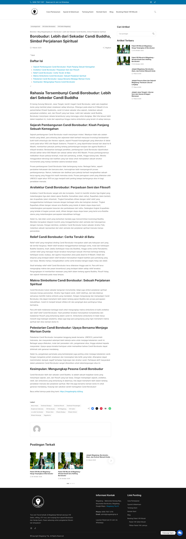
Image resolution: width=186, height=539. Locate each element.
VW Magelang (62, 409)
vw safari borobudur (37, 412)
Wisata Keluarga (36, 415)
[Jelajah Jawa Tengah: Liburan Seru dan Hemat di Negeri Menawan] (123, 95)
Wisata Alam (50, 412)
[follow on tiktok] (155, 2)
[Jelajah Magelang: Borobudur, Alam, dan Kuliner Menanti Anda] (123, 72)
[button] (155, 11)
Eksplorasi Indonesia (37, 409)
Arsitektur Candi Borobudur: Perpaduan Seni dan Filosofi (56, 70)
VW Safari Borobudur (48, 26)
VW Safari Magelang (64, 26)
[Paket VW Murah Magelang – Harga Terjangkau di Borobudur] (42, 460)
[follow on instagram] (151, 2)
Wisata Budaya (60, 412)
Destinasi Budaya (46, 405)
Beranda (33, 32)
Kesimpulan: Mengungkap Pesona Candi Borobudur (54, 82)
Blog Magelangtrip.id (45, 32)
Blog (111, 12)
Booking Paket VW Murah (126, 12)
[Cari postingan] (153, 34)
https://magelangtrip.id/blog (71, 391)
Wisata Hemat (72, 412)
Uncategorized (35, 26)
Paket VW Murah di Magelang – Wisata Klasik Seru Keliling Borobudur (69, 473)
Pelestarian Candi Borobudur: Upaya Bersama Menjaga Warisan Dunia (61, 79)
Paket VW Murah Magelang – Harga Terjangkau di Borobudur (41, 472)
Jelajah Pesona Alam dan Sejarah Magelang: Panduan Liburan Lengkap (144, 82)
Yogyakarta (47, 415)
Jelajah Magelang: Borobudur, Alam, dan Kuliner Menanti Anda (98, 456)
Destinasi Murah (59, 405)
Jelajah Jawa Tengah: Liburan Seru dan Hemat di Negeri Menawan (142, 94)
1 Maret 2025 (36, 48)
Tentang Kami (87, 12)
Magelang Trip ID (113, 506)
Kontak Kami (101, 12)
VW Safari (72, 409)
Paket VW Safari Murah (137, 522)
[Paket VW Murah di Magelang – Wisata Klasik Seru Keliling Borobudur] (70, 460)
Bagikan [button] (108, 48)
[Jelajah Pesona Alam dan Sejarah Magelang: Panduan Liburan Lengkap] (123, 84)
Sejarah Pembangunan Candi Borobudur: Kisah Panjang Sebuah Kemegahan (64, 67)
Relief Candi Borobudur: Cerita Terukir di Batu (51, 73)
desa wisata (34, 405)
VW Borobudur (50, 409)
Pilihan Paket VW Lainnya (138, 525)
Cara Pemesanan (53, 12)
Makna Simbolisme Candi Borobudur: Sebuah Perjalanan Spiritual (59, 76)
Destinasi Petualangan (73, 405)
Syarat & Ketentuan (71, 12)
